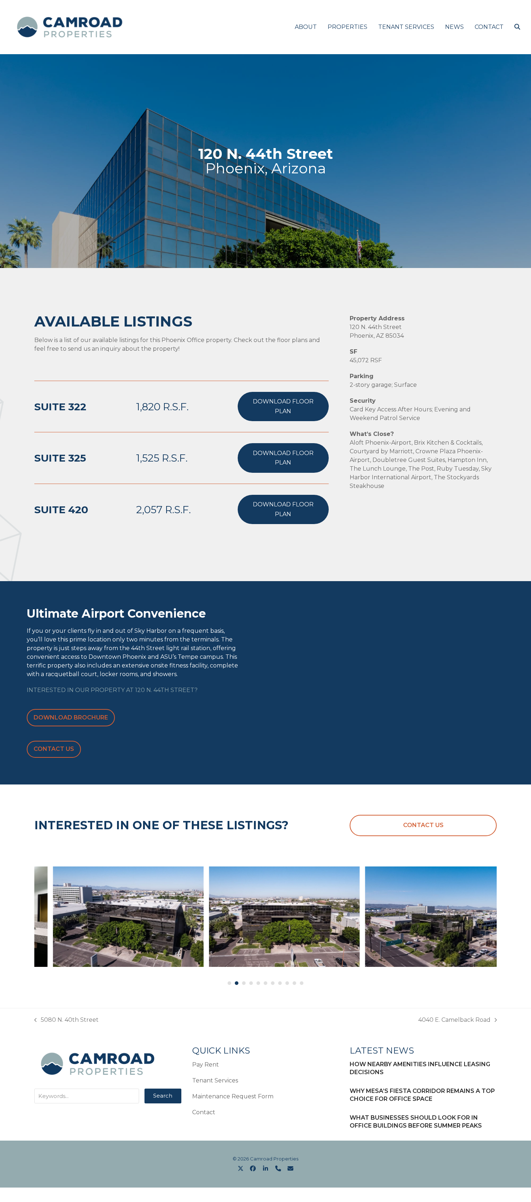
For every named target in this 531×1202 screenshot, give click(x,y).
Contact (203, 1112)
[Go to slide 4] (251, 983)
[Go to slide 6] (265, 983)
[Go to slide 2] (236, 983)
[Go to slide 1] (229, 983)
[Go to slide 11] (301, 983)
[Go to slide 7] (273, 983)
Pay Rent (205, 1064)
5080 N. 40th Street (66, 1020)
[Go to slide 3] (244, 983)
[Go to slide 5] (258, 983)
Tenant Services (215, 1080)
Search (162, 1095)
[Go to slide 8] (280, 983)
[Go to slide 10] (294, 983)
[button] (517, 27)
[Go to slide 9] (287, 983)
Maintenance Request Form (232, 1096)
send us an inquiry (94, 348)
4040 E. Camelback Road (454, 1020)
